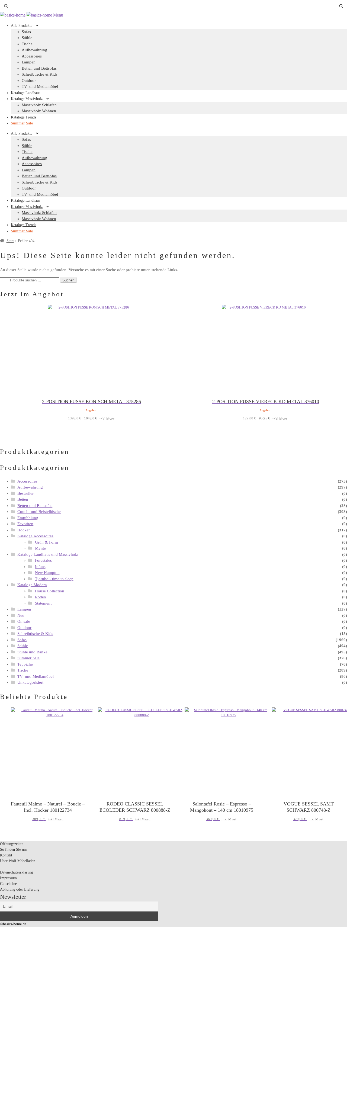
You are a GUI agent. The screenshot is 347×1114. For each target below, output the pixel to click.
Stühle (27, 38)
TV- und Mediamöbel (40, 86)
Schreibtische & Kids (39, 74)
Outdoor (29, 80)
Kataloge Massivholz (27, 99)
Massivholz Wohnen (39, 111)
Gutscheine (8, 884)
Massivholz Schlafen (39, 105)
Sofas (26, 139)
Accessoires (32, 56)
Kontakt (6, 855)
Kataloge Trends (23, 117)
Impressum (8, 878)
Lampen (29, 62)
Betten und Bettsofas (39, 68)
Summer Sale (22, 123)
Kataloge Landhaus (25, 93)
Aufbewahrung (34, 50)
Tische (27, 44)
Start (10, 241)
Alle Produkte (21, 26)
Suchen (68, 280)
